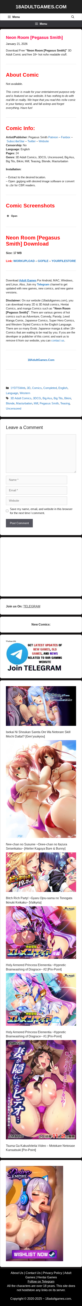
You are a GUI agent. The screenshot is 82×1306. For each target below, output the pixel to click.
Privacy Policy (52, 1273)
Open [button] (14, 215)
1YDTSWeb (17, 388)
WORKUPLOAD (24, 261)
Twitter (31, 141)
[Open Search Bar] (73, 17)
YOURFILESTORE (63, 261)
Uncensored (13, 408)
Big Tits (58, 398)
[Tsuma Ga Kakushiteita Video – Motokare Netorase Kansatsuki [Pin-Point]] (41, 1090)
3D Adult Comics (20, 398)
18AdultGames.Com (41, 6)
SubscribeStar (15, 141)
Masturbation (24, 403)
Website (44, 141)
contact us (57, 340)
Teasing (65, 403)
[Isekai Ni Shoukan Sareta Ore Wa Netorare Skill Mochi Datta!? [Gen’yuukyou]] (41, 706)
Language (12, 393)
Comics (37, 388)
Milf (36, 403)
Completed (50, 388)
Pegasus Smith (49, 403)
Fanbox (65, 137)
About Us (17, 1273)
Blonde (10, 403)
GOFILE (43, 261)
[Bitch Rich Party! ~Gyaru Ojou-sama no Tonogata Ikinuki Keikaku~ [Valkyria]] (41, 872)
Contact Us (33, 1273)
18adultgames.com (58, 1298)
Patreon (53, 137)
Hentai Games (47, 1277)
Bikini (67, 398)
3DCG (37, 398)
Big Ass (47, 398)
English (63, 388)
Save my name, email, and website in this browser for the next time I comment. (41, 511)
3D (29, 388)
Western (25, 393)
